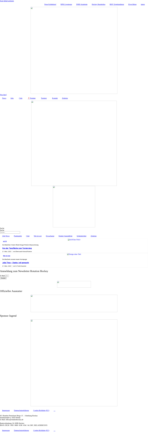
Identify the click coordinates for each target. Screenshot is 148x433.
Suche (2, 228)
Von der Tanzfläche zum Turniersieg (17, 248)
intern (143, 4)
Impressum (6, 410)
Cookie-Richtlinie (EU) (41, 410)
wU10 (5, 241)
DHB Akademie (81, 4)
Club (20, 98)
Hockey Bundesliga (98, 4)
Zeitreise (65, 98)
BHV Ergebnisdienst (117, 4)
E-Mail (2, 276)
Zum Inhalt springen (7, 1)
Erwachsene (50, 236)
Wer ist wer (38, 236)
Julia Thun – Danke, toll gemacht (15, 263)
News (4, 98)
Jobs (12, 98)
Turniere (44, 98)
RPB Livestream (66, 4)
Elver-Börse (132, 4)
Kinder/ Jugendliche (65, 236)
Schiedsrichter (81, 236)
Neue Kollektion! (50, 4)
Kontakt (55, 98)
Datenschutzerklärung (21, 410)
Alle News (6, 236)
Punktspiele (18, 236)
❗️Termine (32, 98)
